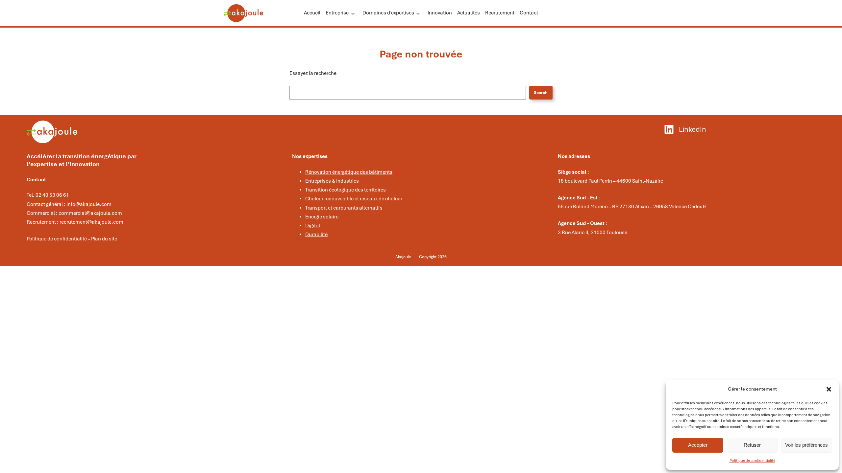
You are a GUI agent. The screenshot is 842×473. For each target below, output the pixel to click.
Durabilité (316, 234)
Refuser (752, 445)
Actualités (468, 13)
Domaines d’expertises (388, 13)
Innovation (440, 13)
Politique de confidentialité (752, 460)
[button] (829, 389)
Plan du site (104, 239)
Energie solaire (321, 217)
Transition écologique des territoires (345, 190)
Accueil (312, 13)
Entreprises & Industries (332, 181)
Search (541, 92)
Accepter (697, 445)
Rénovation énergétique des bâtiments (348, 172)
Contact (529, 13)
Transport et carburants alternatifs (344, 208)
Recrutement (499, 13)
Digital (312, 225)
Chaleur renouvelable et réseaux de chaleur (353, 198)
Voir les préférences (806, 445)
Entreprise (337, 13)
